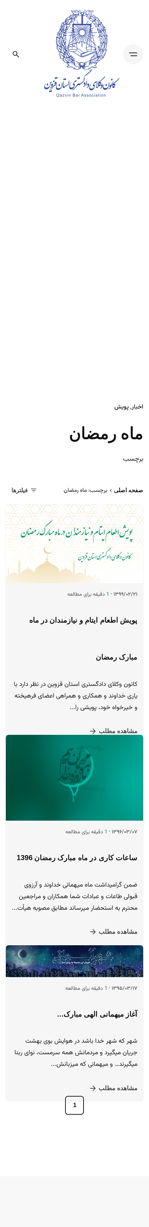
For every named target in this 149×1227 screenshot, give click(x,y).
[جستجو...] (16, 54)
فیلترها (20, 490)
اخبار (137, 407)
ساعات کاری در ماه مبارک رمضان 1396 (77, 877)
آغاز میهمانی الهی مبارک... (97, 1043)
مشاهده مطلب (118, 731)
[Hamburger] (133, 54)
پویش (121, 407)
